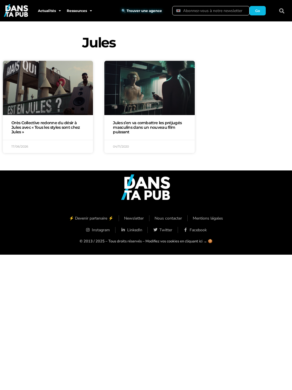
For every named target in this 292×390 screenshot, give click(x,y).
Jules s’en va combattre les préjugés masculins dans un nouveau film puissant (147, 127)
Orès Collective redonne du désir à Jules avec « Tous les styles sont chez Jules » (45, 127)
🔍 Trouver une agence (141, 11)
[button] (282, 10)
